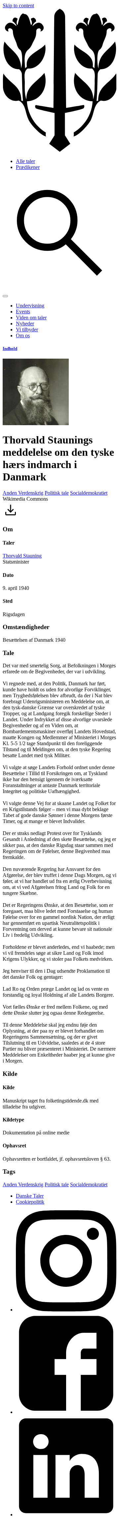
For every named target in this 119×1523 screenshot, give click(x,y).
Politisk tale (57, 493)
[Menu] (5, 296)
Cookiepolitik (30, 1202)
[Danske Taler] (59, 150)
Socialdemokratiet (88, 493)
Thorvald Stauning (22, 556)
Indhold (10, 348)
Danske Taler (30, 1196)
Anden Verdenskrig (23, 493)
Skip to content (18, 5)
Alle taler (25, 161)
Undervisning (30, 305)
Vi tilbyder (27, 329)
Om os (23, 335)
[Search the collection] (59, 288)
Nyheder (25, 323)
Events (23, 311)
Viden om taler (31, 317)
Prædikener (28, 167)
